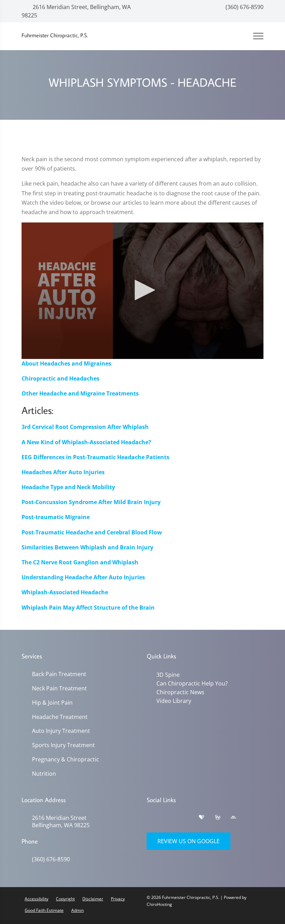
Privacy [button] (118, 899)
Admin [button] (77, 910)
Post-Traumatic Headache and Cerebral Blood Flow (92, 532)
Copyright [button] (65, 899)
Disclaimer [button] (92, 899)
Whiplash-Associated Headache (65, 592)
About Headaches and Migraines (66, 363)
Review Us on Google (188, 841)
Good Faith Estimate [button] (44, 910)
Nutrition (44, 773)
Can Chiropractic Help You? (192, 683)
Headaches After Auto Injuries (63, 472)
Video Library (173, 701)
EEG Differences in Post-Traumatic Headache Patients (95, 457)
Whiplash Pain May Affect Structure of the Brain (88, 607)
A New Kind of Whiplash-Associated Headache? (86, 442)
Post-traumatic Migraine (56, 517)
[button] (142, 290)
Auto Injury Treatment (61, 731)
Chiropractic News (180, 692)
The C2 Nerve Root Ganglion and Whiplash (80, 562)
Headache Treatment (60, 717)
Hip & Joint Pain (52, 702)
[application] (142, 290)
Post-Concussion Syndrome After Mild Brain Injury (91, 502)
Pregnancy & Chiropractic (65, 759)
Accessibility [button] (36, 899)
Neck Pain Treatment (59, 688)
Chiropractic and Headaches (60, 378)
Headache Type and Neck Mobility (68, 487)
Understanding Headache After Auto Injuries (83, 577)
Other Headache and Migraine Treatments (80, 393)
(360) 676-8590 (243, 7)
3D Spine (168, 675)
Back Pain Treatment (59, 674)
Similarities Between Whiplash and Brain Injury (87, 547)
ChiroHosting (159, 904)
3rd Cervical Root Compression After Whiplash (85, 427)
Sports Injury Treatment (63, 745)
